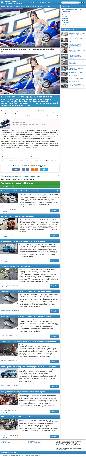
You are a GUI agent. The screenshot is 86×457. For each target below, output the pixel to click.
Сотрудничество (33, 441)
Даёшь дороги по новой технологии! (15, 266)
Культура (65, 20)
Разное (64, 24)
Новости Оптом (10, 2)
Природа (64, 16)
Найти (83, 2)
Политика (65, 15)
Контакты (47, 2)
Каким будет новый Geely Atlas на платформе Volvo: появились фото (28, 367)
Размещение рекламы (34, 442)
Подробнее (54, 211)
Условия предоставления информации (12, 455)
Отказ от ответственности (32, 455)
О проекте (40, 2)
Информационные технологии (71, 9)
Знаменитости (66, 13)
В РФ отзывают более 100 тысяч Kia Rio (16, 417)
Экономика (65, 22)
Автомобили (4, 211)
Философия (65, 18)
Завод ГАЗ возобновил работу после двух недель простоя (24, 392)
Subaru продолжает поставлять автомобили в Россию (28, 124)
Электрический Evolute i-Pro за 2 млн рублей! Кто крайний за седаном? (29, 191)
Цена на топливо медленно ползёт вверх (17, 216)
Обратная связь (5, 442)
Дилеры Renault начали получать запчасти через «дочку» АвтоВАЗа (28, 342)
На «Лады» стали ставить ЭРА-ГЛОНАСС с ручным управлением (26, 291)
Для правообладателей (35, 444)
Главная (33, 2)
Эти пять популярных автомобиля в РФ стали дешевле (23, 241)
